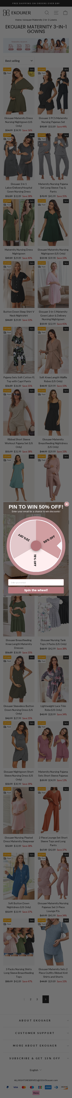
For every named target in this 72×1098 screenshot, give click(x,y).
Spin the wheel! (36, 590)
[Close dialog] (67, 504)
